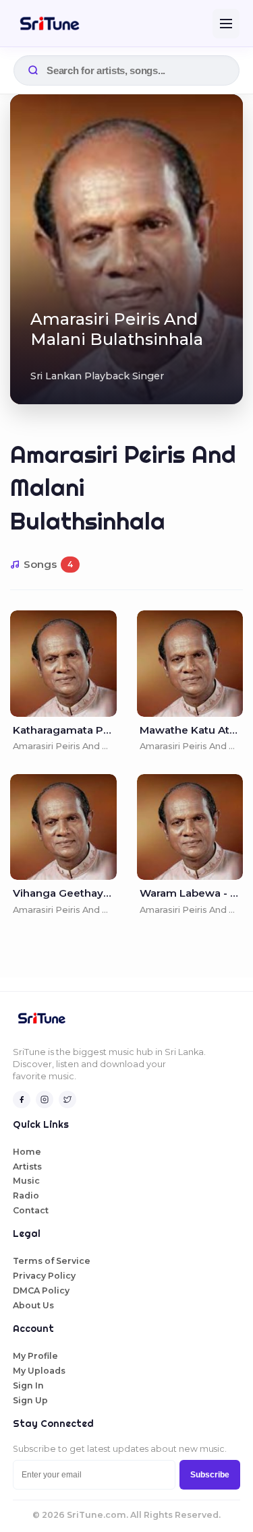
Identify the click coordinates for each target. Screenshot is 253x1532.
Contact (31, 1210)
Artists (27, 1166)
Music (26, 1181)
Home (27, 1152)
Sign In (28, 1385)
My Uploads (39, 1371)
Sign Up (30, 1400)
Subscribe (209, 1474)
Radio (26, 1195)
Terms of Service (51, 1261)
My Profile (35, 1356)
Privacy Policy (44, 1276)
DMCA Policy (41, 1290)
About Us (33, 1305)
